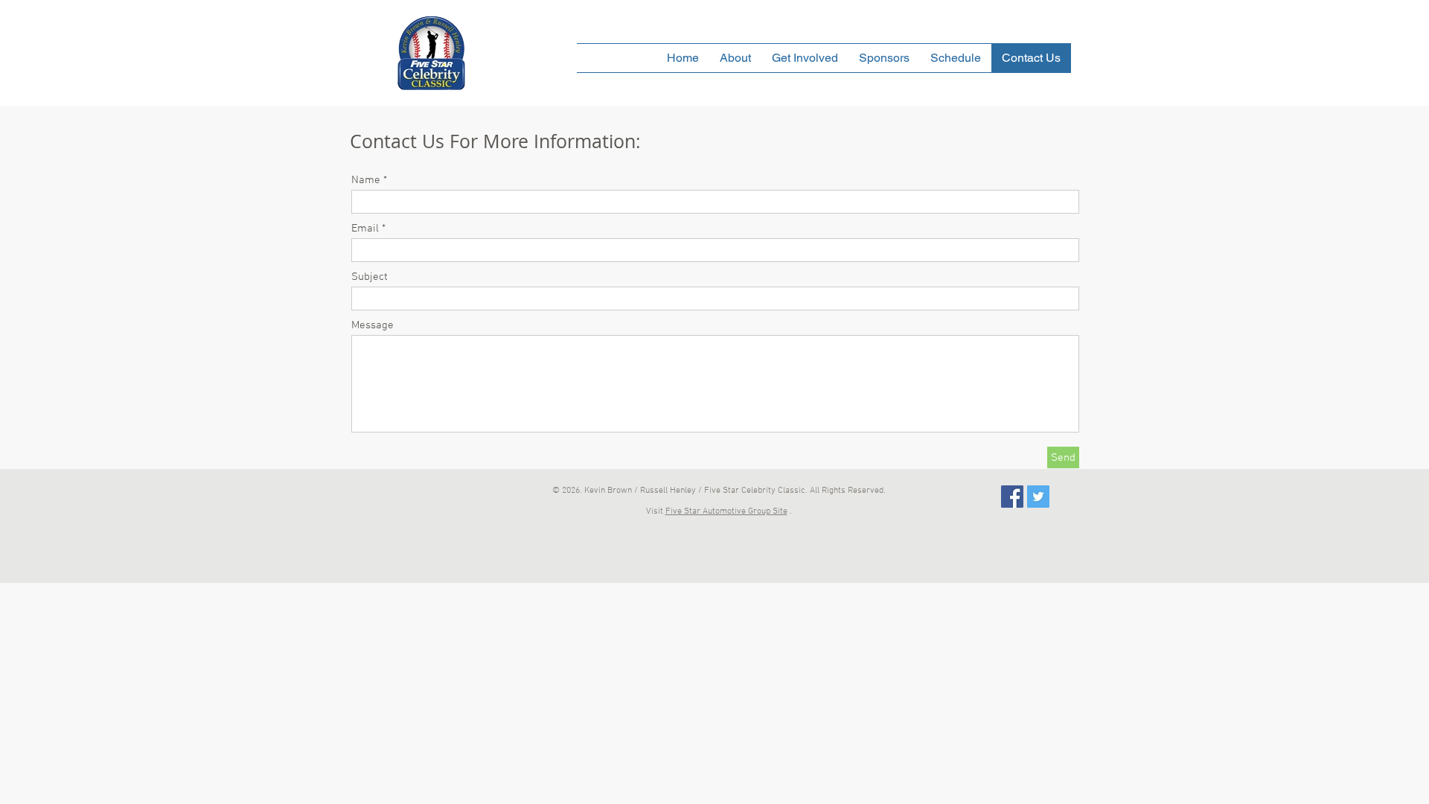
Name (365, 180)
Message (372, 325)
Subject (369, 277)
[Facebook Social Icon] (1012, 496)
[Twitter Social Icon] (1038, 496)
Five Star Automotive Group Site (726, 511)
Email (365, 228)
